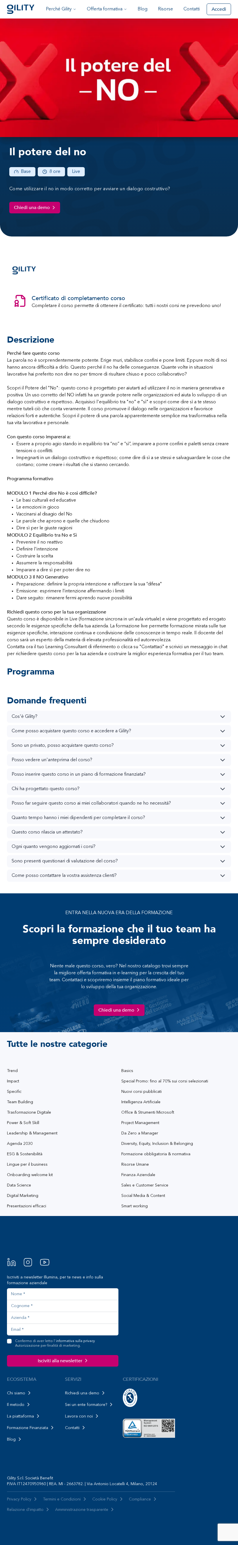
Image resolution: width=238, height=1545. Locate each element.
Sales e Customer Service (144, 1185)
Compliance (140, 1499)
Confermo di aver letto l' (55, 1343)
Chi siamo (16, 1393)
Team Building (20, 1102)
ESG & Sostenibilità (24, 1154)
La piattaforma (20, 1416)
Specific (14, 1092)
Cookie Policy (104, 1499)
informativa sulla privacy (75, 1341)
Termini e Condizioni (62, 1499)
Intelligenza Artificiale (141, 1102)
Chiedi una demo (32, 207)
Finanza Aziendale (138, 1175)
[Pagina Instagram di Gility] (28, 1262)
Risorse (165, 9)
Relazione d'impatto (25, 1510)
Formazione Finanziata (27, 1428)
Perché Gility (59, 9)
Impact (13, 1081)
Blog (142, 9)
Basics (127, 1071)
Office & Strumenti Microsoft (147, 1112)
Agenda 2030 (20, 1144)
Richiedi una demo (82, 1393)
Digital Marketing (22, 1196)
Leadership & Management (32, 1133)
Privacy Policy (19, 1499)
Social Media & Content (143, 1196)
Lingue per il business (27, 1165)
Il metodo (15, 1405)
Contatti (191, 9)
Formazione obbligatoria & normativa (155, 1154)
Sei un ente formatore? (86, 1405)
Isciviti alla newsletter (60, 1361)
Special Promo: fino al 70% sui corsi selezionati (164, 1081)
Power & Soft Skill (23, 1123)
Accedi (219, 9)
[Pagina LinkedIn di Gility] (11, 1262)
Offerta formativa (104, 9)
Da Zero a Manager (139, 1133)
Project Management (140, 1123)
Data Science (19, 1185)
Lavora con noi (79, 1416)
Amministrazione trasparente (81, 1510)
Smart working (134, 1206)
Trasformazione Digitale (29, 1112)
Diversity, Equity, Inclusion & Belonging (157, 1144)
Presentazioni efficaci (26, 1206)
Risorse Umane (135, 1165)
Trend (12, 1071)
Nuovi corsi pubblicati (141, 1092)
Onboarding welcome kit (30, 1175)
